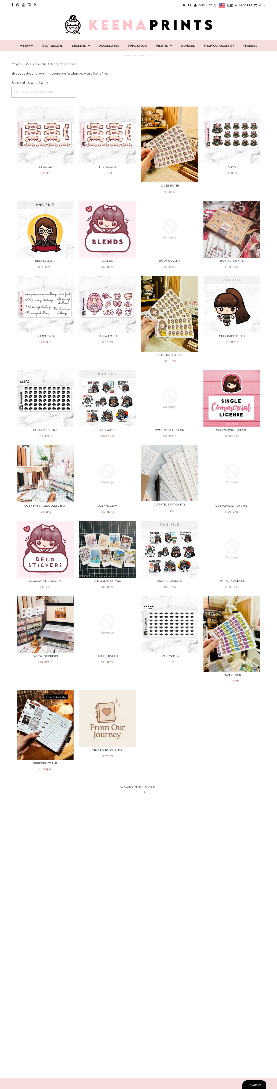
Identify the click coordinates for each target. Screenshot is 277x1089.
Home (126, 55)
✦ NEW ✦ (26, 45)
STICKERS (79, 45)
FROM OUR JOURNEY (219, 45)
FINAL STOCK (137, 45)
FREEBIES (250, 45)
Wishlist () (207, 5)
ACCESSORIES (109, 45)
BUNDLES (188, 45)
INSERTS (162, 45)
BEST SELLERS (52, 45)
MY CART (250, 5)
